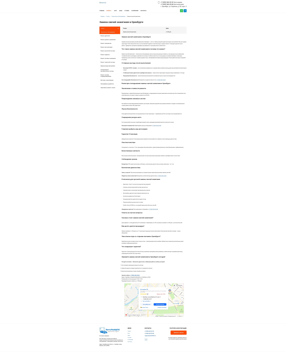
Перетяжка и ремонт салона (108, 87)
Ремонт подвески (105, 54)
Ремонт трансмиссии (106, 43)
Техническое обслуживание (108, 32)
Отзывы (129, 337)
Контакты (130, 341)
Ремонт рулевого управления (108, 39)
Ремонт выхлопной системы (108, 51)
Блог (129, 333)
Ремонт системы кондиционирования (106, 75)
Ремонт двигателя (105, 35)
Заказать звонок (179, 332)
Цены (129, 335)
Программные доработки (107, 84)
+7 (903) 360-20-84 (167, 4)
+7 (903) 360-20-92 (167, 2)
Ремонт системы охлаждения (108, 58)
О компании (130, 339)
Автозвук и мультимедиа (107, 80)
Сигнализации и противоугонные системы (107, 70)
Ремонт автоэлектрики (106, 47)
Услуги (129, 331)
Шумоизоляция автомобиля (108, 66)
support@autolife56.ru (150, 335)
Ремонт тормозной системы (108, 62)
